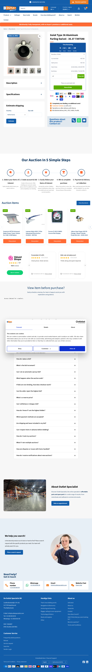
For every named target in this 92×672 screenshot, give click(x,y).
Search (69, 15)
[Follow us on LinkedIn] (87, 662)
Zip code (30, 111)
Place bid (81, 76)
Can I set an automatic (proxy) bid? (28, 372)
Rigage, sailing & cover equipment (51, 611)
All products (12, 29)
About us (61, 15)
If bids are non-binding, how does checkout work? (33, 385)
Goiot (52, 42)
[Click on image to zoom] (40, 36)
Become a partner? (73, 622)
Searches (6, 646)
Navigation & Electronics (48, 606)
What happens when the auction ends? (29, 378)
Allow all (72, 348)
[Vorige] (2, 227)
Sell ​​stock (70, 603)
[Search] (45, 8)
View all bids (68, 87)
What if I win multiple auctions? (27, 442)
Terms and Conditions (74, 625)
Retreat (6, 641)
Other (42, 620)
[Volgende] (90, 227)
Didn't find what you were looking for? (78, 618)
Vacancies (71, 608)
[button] (10, 50)
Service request (8, 643)
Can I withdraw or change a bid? (27, 404)
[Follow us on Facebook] (83, 662)
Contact (6, 20)
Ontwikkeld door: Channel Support (46, 658)
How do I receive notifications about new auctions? (34, 455)
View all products (83, 203)
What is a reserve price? (24, 397)
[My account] (79, 8)
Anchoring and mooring (48, 608)
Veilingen (17, 15)
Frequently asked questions (12, 638)
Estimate (11, 121)
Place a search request (14, 552)
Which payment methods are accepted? (30, 417)
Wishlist (77, 15)
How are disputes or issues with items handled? (33, 449)
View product (12, 241)
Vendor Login (8, 649)
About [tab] (73, 327)
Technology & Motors (47, 614)
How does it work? (73, 614)
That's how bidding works (49, 603)
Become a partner (80, 2)
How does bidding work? (48, 15)
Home (5, 29)
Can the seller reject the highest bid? (29, 391)
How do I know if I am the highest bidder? (30, 410)
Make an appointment (60, 503)
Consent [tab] (19, 327)
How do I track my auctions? (26, 436)
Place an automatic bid (68, 83)
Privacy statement (22, 662)
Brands (35, 15)
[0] (85, 8)
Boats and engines (46, 617)
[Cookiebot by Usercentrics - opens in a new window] (77, 322)
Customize (45, 348)
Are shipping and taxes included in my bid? (31, 423)
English (45, 662)
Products (6, 15)
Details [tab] (46, 327)
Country (8, 111)
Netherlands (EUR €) (58, 662)
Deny (19, 348)
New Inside (26, 15)
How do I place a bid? (23, 359)
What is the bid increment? (25, 365)
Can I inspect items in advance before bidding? (32, 430)
